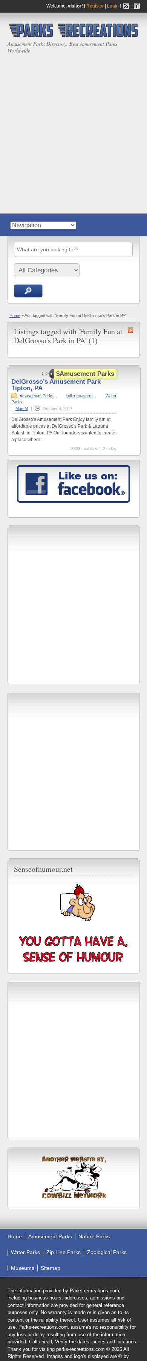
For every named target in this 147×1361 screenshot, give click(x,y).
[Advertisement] (73, 131)
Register (95, 6)
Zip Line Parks (63, 1252)
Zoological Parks (107, 1252)
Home (14, 315)
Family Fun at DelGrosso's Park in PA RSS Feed (130, 330)
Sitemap (50, 1268)
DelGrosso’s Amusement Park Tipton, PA (56, 385)
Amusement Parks (37, 396)
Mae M (21, 408)
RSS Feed (126, 6)
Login (113, 6)
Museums (22, 1268)
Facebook (137, 6)
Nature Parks (94, 1236)
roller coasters (79, 396)
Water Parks (25, 1252)
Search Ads (28, 290)
